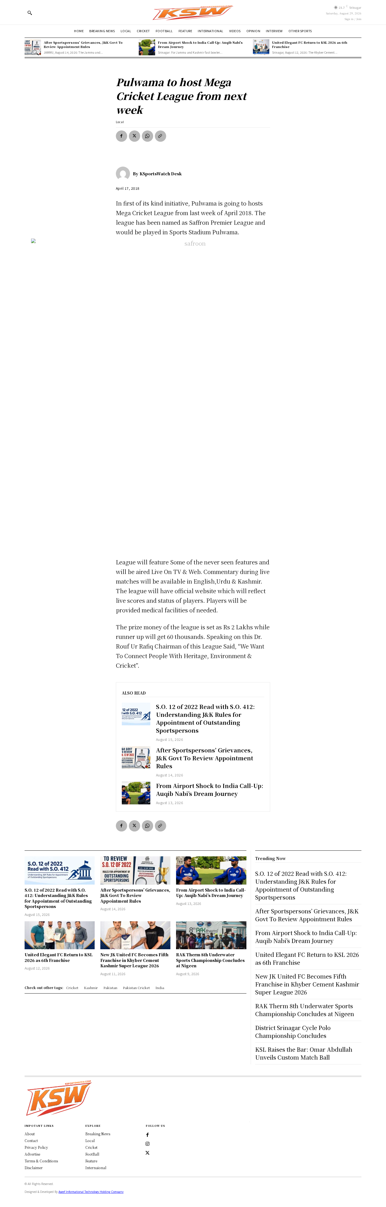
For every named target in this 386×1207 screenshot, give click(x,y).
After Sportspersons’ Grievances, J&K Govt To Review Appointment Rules (83, 44)
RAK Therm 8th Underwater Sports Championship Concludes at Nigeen (210, 960)
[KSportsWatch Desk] (124, 174)
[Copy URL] (160, 136)
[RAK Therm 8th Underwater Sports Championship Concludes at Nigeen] (211, 935)
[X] (134, 136)
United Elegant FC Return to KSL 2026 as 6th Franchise (309, 44)
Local (120, 122)
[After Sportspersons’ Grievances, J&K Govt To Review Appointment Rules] (33, 47)
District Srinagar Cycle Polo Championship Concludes (293, 1031)
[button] (30, 13)
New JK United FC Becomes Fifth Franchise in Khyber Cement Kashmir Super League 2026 (134, 960)
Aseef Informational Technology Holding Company (90, 1192)
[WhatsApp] (147, 136)
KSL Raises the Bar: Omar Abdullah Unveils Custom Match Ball (303, 1053)
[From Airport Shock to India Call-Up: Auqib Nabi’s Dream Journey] (147, 47)
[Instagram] (147, 1144)
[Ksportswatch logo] (193, 12)
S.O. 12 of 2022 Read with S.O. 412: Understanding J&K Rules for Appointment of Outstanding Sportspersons (205, 718)
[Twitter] (147, 1153)
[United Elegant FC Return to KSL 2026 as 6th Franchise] (261, 47)
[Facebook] (121, 136)
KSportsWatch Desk (161, 173)
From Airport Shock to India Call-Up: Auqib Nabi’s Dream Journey (200, 44)
